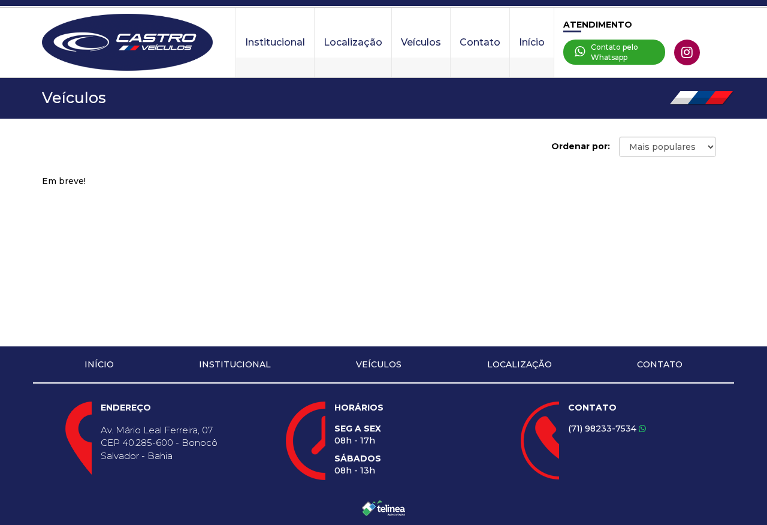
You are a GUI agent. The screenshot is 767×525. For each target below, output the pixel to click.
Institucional (275, 42)
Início (532, 42)
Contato (480, 42)
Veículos (421, 42)
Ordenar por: (580, 146)
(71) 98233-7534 (603, 428)
